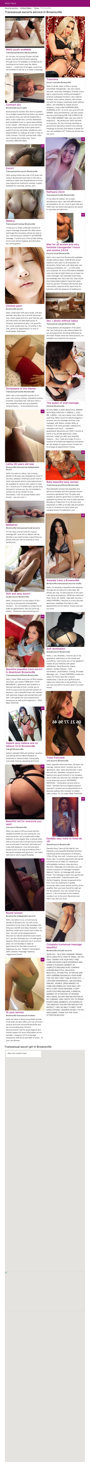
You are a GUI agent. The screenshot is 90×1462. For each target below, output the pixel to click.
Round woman (14, 912)
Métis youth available (18, 49)
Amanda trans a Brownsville (63, 580)
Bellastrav (12, 524)
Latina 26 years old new (20, 464)
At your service (15, 1012)
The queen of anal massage (63, 402)
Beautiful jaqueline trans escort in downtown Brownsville (24, 671)
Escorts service (11, 8)
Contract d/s (13, 104)
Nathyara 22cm (56, 191)
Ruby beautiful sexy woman (63, 481)
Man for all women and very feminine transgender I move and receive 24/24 (63, 247)
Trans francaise (56, 757)
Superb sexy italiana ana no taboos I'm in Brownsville (22, 744)
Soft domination (56, 648)
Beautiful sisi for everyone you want (23, 823)
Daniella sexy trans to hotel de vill (64, 840)
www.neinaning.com (30, 611)
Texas (36, 8)
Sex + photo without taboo (62, 320)
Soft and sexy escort (18, 593)
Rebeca (10, 220)
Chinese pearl (14, 305)
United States (26, 8)
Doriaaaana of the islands (21, 388)
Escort (10, 168)
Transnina (52, 79)
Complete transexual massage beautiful (64, 946)
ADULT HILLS (10, 3)
